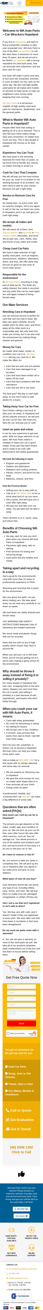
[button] (19, 3)
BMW (13, 235)
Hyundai (27, 232)
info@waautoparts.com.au (18, 1278)
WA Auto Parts (10, 103)
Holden (6, 235)
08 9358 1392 (14, 1273)
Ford (36, 232)
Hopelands (20, 42)
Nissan (14, 232)
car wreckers (24, 51)
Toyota (6, 232)
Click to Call (21, 1152)
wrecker (26, 796)
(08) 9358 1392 (35, 3)
